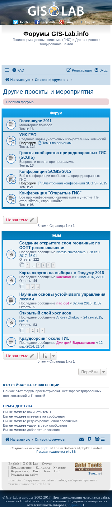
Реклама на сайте (24, 475)
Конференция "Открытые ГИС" (50, 193)
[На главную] (56, 8)
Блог (47, 471)
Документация (21, 467)
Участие (59, 467)
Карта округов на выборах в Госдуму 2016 (61, 272)
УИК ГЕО (27, 135)
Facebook (47, 22)
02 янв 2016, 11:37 (87, 303)
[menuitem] (18, 70)
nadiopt (62, 303)
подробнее (75, 505)
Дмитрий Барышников (75, 342)
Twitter (24, 22)
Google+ (71, 22)
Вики (36, 471)
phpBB (46, 448)
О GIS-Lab (31, 463)
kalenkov (63, 277)
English (90, 22)
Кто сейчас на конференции (31, 385)
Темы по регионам (57, 143)
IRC (57, 471)
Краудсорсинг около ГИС (44, 338)
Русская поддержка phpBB (56, 451)
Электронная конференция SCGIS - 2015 (74, 183)
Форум (16, 471)
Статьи (47, 463)
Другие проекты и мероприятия (48, 91)
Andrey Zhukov (68, 317)
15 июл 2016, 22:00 (89, 277)
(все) (26, 471)
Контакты (43, 467)
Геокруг (95, 473)
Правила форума (20, 102)
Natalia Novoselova (71, 252)
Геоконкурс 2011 (35, 120)
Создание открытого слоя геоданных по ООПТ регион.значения (59, 245)
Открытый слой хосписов (45, 313)
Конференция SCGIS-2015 (45, 171)
